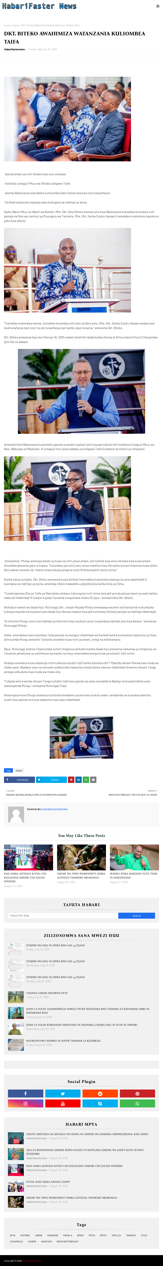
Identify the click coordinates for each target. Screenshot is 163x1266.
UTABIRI (32, 1241)
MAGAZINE (52, 1235)
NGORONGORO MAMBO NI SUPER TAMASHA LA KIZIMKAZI (63, 1040)
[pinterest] (137, 1093)
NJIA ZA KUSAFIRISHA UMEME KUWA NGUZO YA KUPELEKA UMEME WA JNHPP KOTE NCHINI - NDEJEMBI (85, 1152)
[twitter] (63, 1093)
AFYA (12, 1235)
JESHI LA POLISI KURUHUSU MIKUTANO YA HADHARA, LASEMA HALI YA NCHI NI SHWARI (81, 1024)
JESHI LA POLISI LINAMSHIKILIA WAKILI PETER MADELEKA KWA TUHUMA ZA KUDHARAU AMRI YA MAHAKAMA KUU (87, 1010)
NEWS (80, 1235)
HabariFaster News (32, 1260)
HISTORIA (25, 1235)
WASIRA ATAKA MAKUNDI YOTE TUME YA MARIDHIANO (133, 875)
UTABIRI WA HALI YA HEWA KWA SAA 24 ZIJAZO (55, 945)
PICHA (92, 1235)
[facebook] (25, 1093)
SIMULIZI (116, 1235)
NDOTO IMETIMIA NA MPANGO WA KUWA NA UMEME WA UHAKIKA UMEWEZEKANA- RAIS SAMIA (87, 1134)
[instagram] (25, 1103)
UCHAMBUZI (16, 1241)
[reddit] (100, 1093)
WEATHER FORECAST (68, 1241)
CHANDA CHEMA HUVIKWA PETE (47, 993)
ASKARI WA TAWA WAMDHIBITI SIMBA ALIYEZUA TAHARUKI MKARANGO (81, 875)
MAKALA (67, 1235)
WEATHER (46, 1241)
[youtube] (63, 1103)
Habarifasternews (14, 49)
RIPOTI (103, 1235)
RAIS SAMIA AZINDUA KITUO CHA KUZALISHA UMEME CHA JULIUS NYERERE (25, 877)
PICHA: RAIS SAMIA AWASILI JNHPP (48, 1181)
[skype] (100, 1103)
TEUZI (144, 1235)
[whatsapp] (137, 1103)
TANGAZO (131, 1235)
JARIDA (38, 1235)
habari (16, 25)
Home (7, 25)
